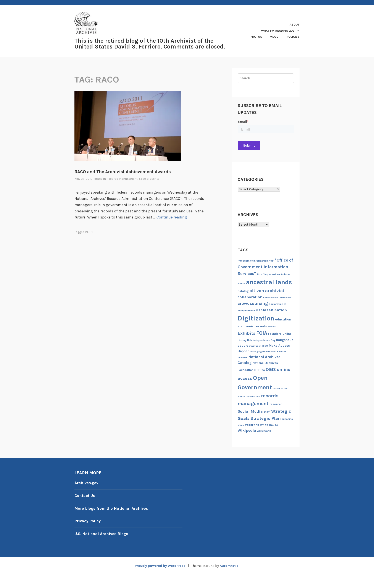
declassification (271, 310)
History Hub (245, 340)
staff (267, 412)
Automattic (229, 566)
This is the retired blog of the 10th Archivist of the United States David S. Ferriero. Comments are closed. (149, 43)
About (295, 24)
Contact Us (84, 495)
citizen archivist (267, 290)
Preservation (253, 396)
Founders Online (280, 334)
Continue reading (171, 217)
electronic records (252, 326)
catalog (243, 291)
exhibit (272, 326)
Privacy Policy (87, 521)
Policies (293, 37)
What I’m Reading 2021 (278, 30)
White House (269, 425)
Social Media (250, 411)
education (283, 319)
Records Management (122, 179)
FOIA (261, 333)
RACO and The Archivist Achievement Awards (122, 171)
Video (274, 37)
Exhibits (246, 333)
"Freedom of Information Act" (256, 260)
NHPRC (259, 370)
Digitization (256, 318)
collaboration (250, 297)
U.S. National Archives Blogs (101, 533)
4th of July (262, 274)
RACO (89, 232)
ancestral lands (269, 282)
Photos (256, 37)
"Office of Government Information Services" (265, 267)
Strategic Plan (265, 418)
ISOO (265, 345)
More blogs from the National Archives (111, 508)
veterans (252, 425)
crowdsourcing (253, 303)
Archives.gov (86, 482)
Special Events (149, 179)
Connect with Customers (277, 297)
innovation (255, 345)
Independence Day (264, 340)
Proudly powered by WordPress (160, 566)
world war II (264, 430)
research (275, 404)
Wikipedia (247, 430)
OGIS (271, 369)
